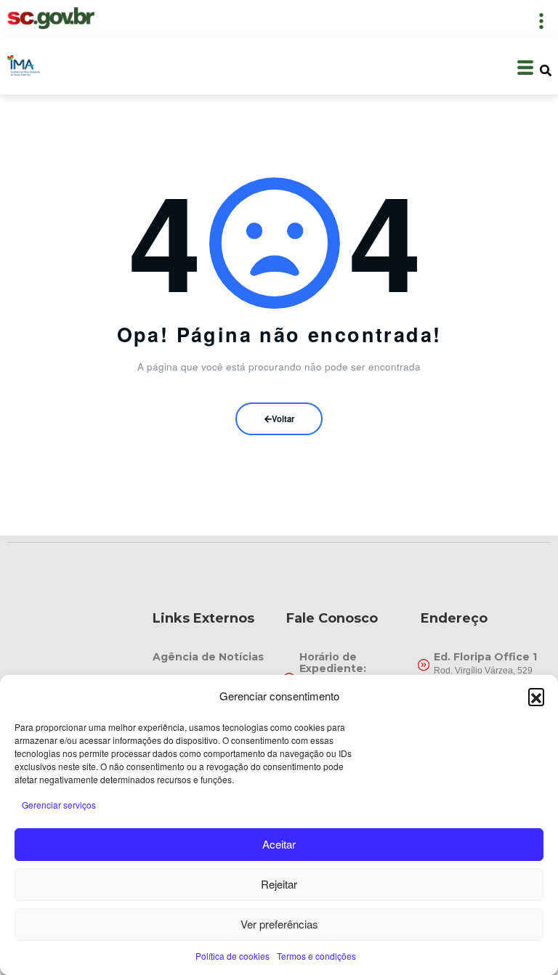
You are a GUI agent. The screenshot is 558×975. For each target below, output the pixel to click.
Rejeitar (279, 883)
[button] (536, 696)
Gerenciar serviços (59, 804)
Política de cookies (232, 956)
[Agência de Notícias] (212, 656)
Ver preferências (279, 923)
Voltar (283, 418)
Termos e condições (316, 956)
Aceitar (279, 843)
